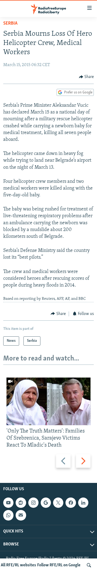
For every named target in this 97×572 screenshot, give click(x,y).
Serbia (10, 23)
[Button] (86, 76)
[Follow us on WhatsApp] (8, 515)
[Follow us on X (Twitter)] (58, 503)
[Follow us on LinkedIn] (83, 503)
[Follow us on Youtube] (8, 503)
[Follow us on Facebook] (70, 503)
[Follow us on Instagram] (33, 503)
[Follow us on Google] (46, 503)
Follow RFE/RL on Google (59, 565)
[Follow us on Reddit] (21, 503)
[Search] (89, 565)
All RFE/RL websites (18, 565)
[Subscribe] (21, 515)
